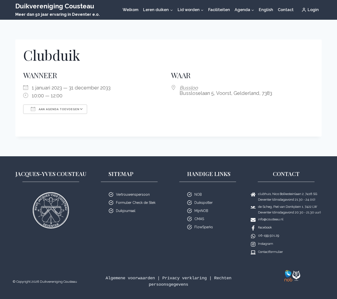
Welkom (130, 9)
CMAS (199, 219)
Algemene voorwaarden (130, 278)
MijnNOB (201, 211)
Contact (286, 9)
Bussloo (189, 88)
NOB (198, 194)
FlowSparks (203, 227)
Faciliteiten (219, 9)
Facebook (265, 227)
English (266, 9)
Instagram (265, 244)
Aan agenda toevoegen (58, 109)
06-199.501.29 (268, 235)
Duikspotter (203, 203)
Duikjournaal (125, 211)
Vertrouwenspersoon (133, 194)
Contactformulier (270, 252)
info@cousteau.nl (270, 219)
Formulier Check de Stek (135, 203)
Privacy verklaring (184, 278)
